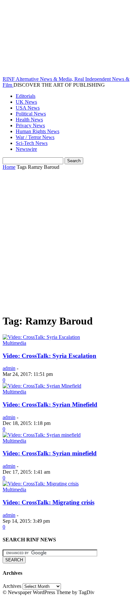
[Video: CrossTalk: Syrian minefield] (42, 435)
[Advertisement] (67, 240)
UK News (26, 102)
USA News (28, 108)
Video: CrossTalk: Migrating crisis (48, 502)
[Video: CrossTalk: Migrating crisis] (41, 483)
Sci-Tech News (32, 143)
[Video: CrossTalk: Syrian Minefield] (42, 386)
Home (9, 167)
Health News (29, 119)
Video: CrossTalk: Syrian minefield (50, 453)
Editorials (25, 96)
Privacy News (30, 125)
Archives (12, 586)
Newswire (26, 149)
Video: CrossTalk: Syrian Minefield (50, 404)
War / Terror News (35, 137)
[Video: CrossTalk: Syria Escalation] (41, 337)
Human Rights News (37, 131)
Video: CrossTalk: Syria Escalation (49, 355)
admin (9, 368)
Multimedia (14, 343)
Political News (31, 113)
